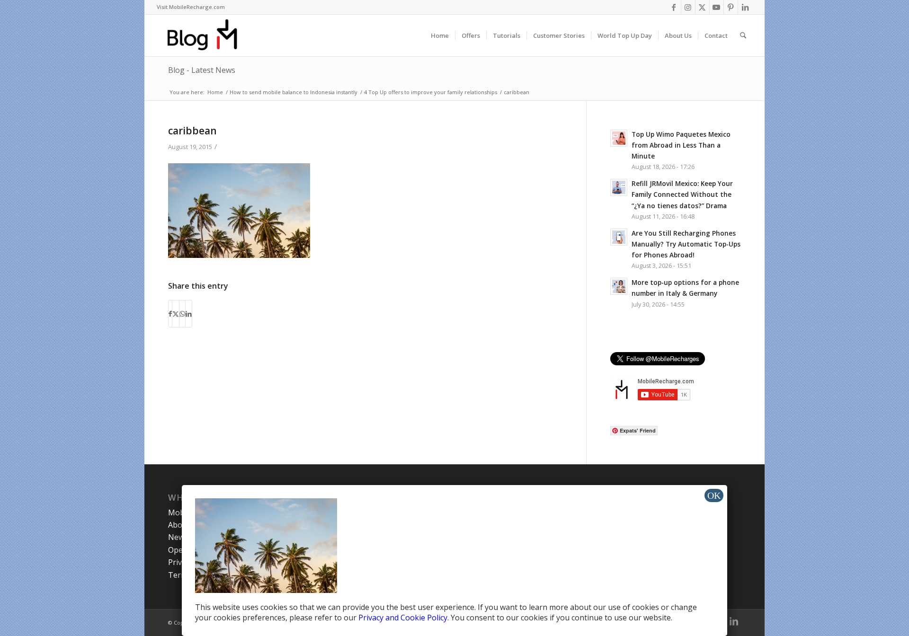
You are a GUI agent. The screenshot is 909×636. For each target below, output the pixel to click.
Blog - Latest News (201, 70)
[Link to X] (702, 7)
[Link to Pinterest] (731, 7)
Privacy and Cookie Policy (402, 617)
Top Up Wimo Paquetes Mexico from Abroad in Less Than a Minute (681, 145)
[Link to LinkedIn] (745, 7)
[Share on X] (175, 313)
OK (714, 495)
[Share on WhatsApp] (182, 313)
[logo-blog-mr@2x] (207, 35)
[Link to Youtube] (716, 7)
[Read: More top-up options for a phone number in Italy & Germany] (618, 286)
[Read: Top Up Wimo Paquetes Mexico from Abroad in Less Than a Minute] (618, 138)
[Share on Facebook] (170, 313)
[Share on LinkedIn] (189, 313)
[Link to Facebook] (674, 7)
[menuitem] (191, 7)
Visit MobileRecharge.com (191, 6)
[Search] (743, 35)
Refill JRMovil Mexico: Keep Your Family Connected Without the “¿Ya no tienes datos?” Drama (682, 194)
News (178, 537)
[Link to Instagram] (688, 7)
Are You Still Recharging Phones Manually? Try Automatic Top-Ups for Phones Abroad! (686, 244)
